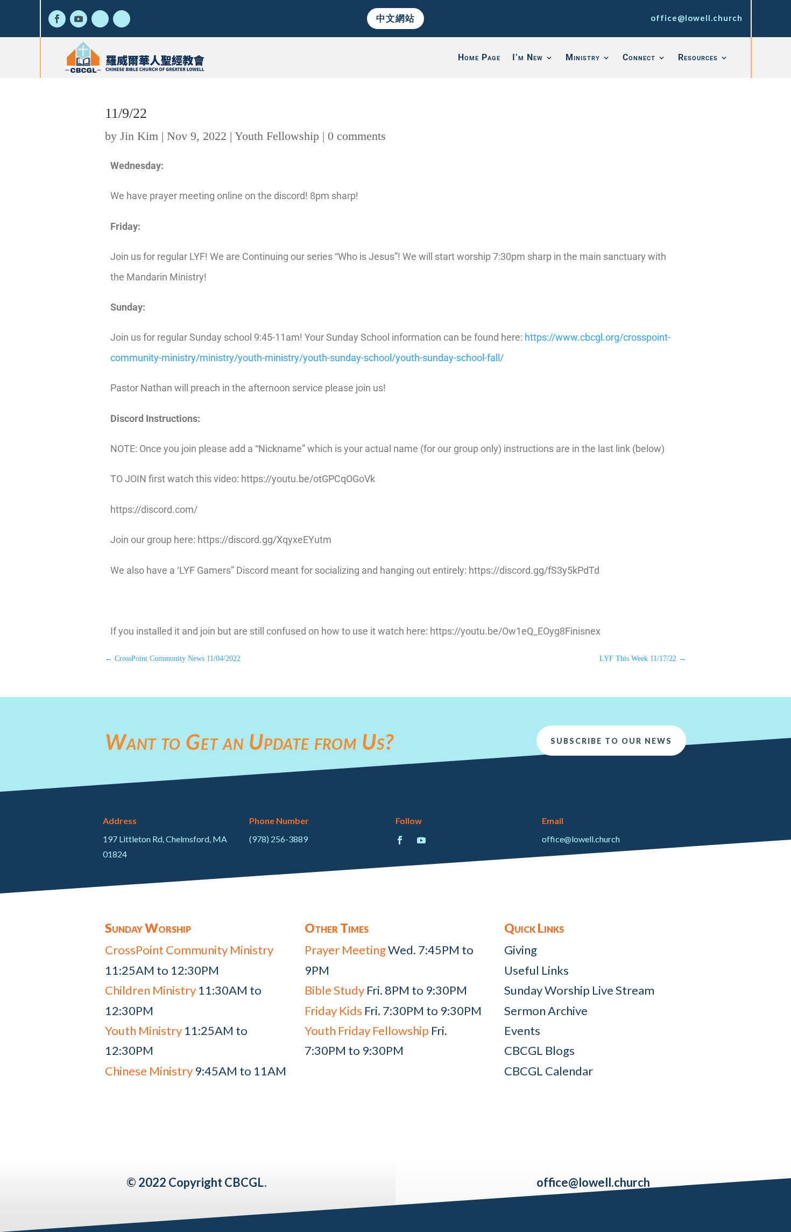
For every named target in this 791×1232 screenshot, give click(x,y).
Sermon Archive (546, 1010)
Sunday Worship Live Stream (579, 990)
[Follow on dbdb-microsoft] (121, 18)
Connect (639, 57)
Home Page (479, 57)
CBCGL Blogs (539, 1050)
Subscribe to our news (611, 740)
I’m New (527, 57)
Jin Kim (139, 136)
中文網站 (395, 18)
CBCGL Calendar (548, 1071)
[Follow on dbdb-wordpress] (100, 18)
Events (522, 1030)
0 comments (357, 136)
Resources (698, 57)
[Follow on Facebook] (57, 18)
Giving (520, 949)
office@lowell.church (697, 18)
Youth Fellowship (277, 136)
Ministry (583, 57)
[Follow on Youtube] (78, 18)
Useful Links (536, 970)
